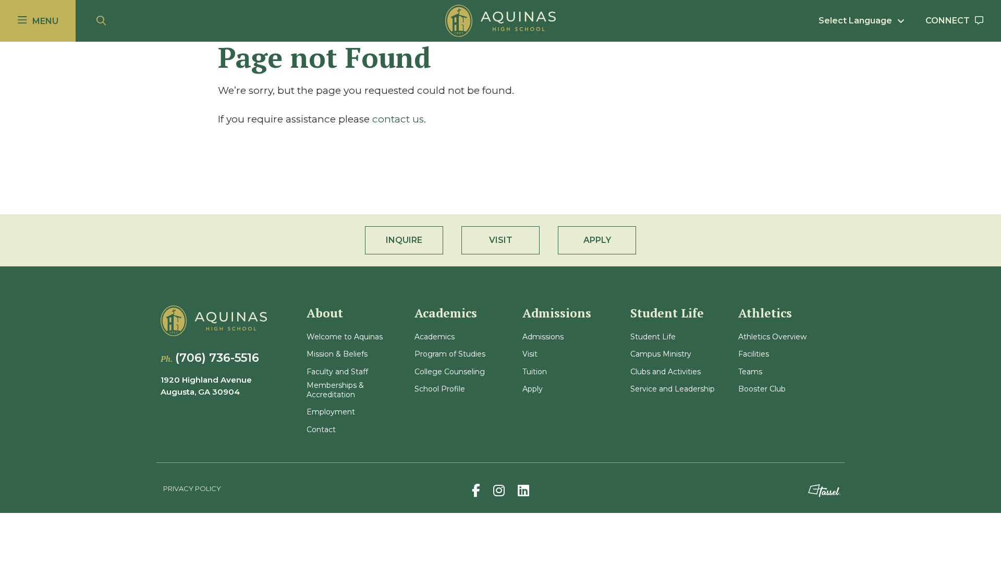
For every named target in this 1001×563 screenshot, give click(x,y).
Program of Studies (449, 354)
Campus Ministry (660, 354)
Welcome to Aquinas (345, 337)
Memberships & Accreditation (335, 390)
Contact (321, 429)
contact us (398, 119)
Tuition (534, 372)
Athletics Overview (772, 337)
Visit (530, 354)
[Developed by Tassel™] (824, 490)
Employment (331, 412)
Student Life (653, 337)
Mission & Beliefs (337, 354)
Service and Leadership (672, 389)
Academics (434, 337)
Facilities (753, 354)
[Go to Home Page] (500, 21)
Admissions (543, 337)
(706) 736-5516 (217, 358)
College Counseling (449, 372)
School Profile (439, 389)
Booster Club (762, 389)
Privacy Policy (192, 488)
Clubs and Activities (665, 372)
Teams (750, 372)
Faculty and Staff (337, 372)
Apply (532, 389)
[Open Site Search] (101, 21)
